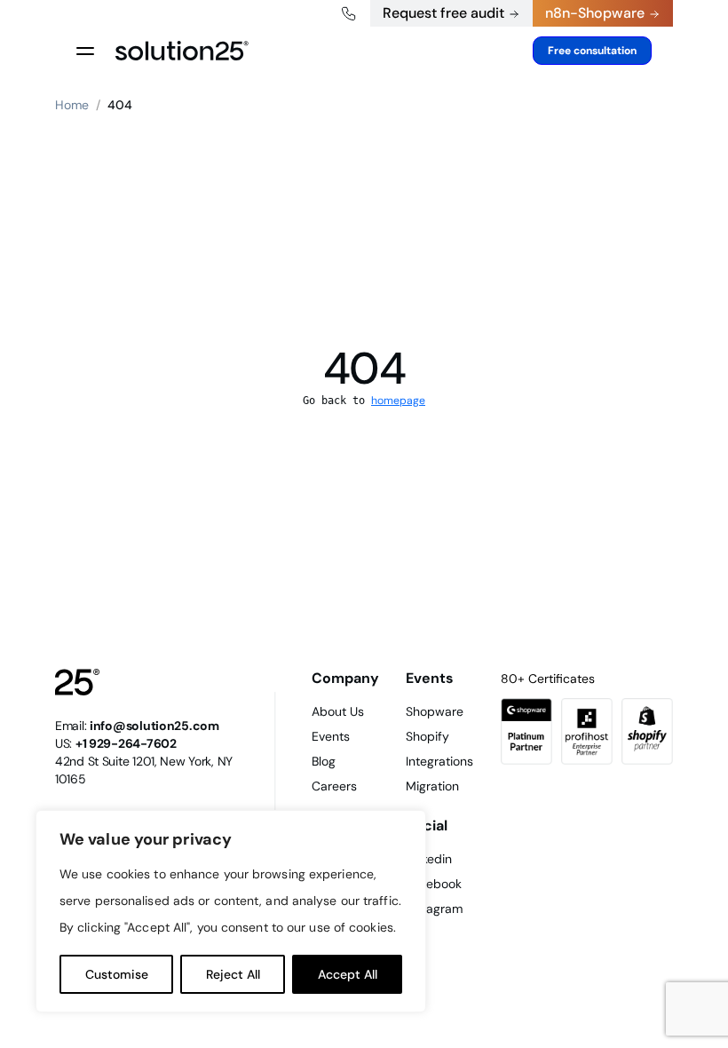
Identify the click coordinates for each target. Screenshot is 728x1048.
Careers (334, 786)
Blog (324, 761)
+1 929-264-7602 (126, 743)
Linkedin (429, 859)
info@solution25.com (154, 726)
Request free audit (443, 13)
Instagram (434, 909)
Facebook (434, 884)
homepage (398, 400)
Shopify (427, 736)
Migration (432, 786)
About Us (338, 711)
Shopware (434, 711)
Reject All (233, 974)
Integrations (439, 761)
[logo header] (182, 50)
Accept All (347, 974)
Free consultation (592, 51)
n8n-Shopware (595, 13)
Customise (116, 974)
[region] (231, 911)
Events (331, 736)
